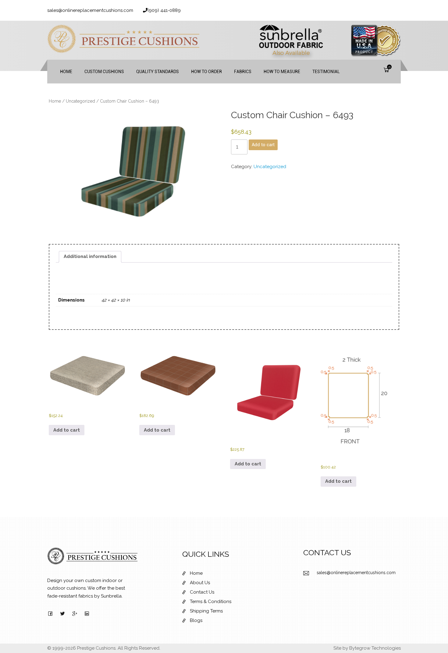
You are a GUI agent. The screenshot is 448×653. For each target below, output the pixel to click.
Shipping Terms (206, 611)
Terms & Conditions (210, 601)
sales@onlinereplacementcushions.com (90, 10)
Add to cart (263, 144)
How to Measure (282, 71)
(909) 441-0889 (164, 10)
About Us (200, 582)
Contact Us (202, 592)
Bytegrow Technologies (375, 648)
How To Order (206, 71)
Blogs (196, 620)
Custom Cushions (104, 71)
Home (66, 71)
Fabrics (242, 71)
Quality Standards (157, 71)
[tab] (90, 257)
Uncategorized (80, 101)
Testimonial (326, 71)
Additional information (90, 256)
